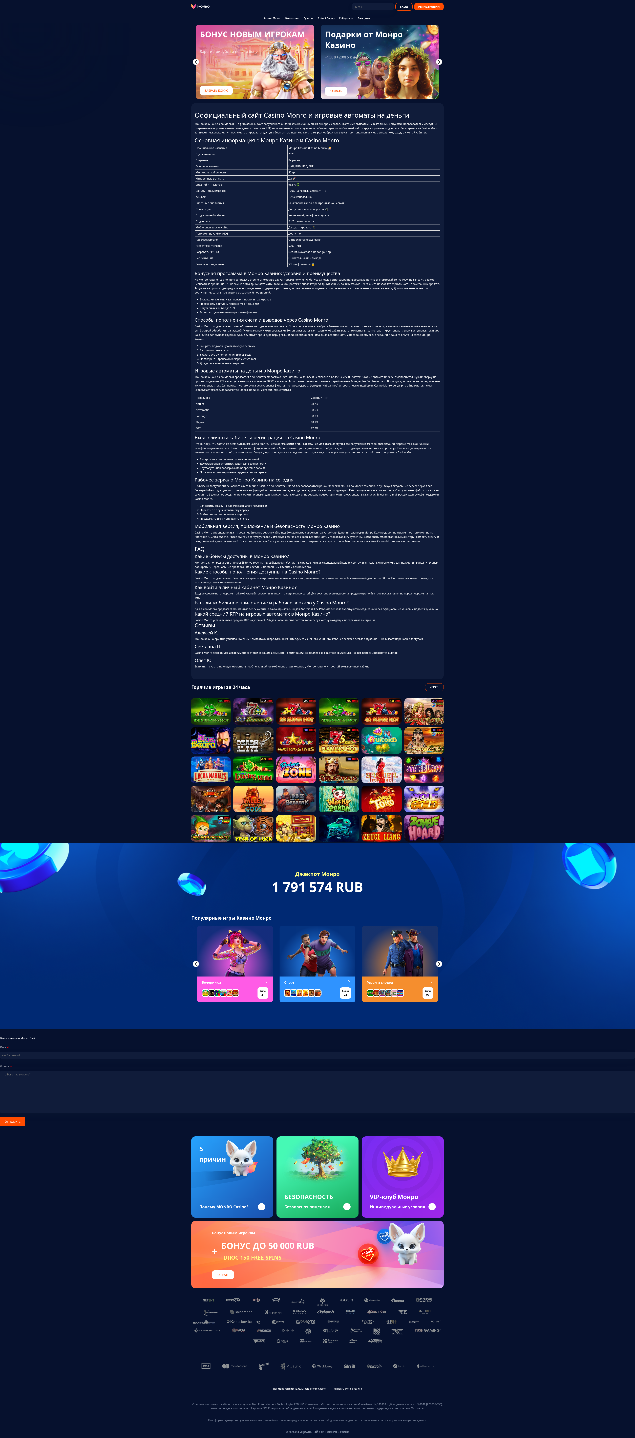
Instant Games (326, 18)
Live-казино (292, 18)
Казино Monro (271, 18)
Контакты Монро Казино (348, 1388)
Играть (434, 687)
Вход (404, 7)
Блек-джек (364, 18)
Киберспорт (346, 18)
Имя (3, 1047)
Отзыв (4, 1066)
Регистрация (429, 7)
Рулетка (308, 18)
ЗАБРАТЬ (336, 91)
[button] (196, 964)
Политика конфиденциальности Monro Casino (299, 1388)
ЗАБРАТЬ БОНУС (216, 90)
